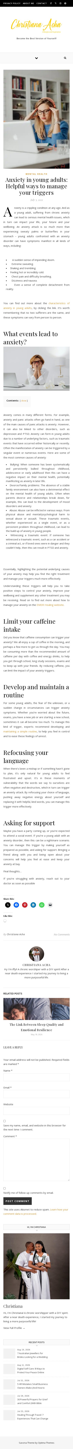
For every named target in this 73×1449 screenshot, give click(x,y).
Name (7, 1070)
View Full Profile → (14, 1328)
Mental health (36, 174)
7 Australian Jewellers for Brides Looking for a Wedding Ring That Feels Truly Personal (32, 1355)
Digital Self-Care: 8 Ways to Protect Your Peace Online (31, 1370)
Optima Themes (46, 1442)
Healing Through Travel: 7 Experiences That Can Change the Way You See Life (32, 1417)
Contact (41, 3)
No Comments (62, 934)
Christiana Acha (16, 934)
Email (7, 1087)
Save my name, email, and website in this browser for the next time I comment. (34, 1127)
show (23, 400)
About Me (28, 3)
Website (8, 1104)
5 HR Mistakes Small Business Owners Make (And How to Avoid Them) (32, 1386)
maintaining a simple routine (20, 731)
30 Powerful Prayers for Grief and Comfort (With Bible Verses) (32, 1401)
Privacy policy (12, 3)
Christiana (13, 1306)
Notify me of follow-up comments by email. (28, 1192)
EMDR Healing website (50, 604)
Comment (10, 1136)
